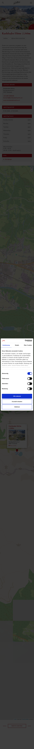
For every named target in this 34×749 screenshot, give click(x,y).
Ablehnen (17, 407)
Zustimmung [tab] (6, 345)
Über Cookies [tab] (28, 345)
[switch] (29, 379)
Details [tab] (17, 345)
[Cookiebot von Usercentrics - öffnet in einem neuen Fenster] (25, 341)
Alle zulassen (17, 396)
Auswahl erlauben (17, 401)
